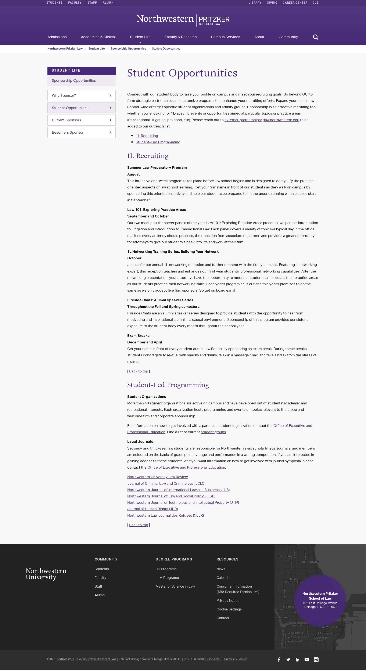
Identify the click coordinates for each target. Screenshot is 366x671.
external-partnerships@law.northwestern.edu (262, 120)
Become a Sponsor (67, 132)
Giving (272, 3)
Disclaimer (213, 659)
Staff (92, 3)
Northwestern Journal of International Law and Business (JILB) (178, 490)
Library (255, 3)
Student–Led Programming (158, 142)
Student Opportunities (70, 107)
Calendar (224, 578)
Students (54, 3)
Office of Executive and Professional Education (186, 468)
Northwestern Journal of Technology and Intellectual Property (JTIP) (183, 503)
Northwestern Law (183, 20)
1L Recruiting (147, 136)
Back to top (138, 371)
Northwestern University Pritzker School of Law (86, 659)
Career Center (295, 3)
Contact (223, 618)
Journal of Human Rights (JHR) (152, 509)
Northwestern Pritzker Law (65, 49)
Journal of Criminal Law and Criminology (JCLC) (166, 484)
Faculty (75, 3)
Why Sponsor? (64, 95)
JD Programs (166, 569)
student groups (213, 432)
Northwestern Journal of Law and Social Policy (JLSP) (171, 496)
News (221, 569)
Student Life (97, 49)
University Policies (235, 659)
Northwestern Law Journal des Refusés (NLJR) (165, 516)
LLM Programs (167, 578)
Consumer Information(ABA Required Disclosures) (238, 589)
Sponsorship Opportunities (128, 49)
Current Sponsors (66, 120)
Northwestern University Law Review (157, 477)
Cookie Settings (229, 609)
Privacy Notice (228, 601)
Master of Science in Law (175, 586)
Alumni (109, 3)
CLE (316, 3)
